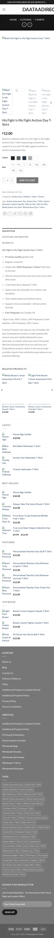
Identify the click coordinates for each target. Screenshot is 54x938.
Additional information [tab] (15, 237)
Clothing (26, 19)
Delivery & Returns (11, 678)
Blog (4, 667)
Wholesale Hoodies (11, 751)
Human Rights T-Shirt (12, 841)
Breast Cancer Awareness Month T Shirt (13, 407)
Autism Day (17, 196)
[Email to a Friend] (20, 213)
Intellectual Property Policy (15, 695)
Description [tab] (8, 231)
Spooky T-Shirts (37, 860)
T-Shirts (39, 19)
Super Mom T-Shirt (32, 865)
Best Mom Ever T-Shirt (12, 794)
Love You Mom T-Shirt (12, 846)
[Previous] (6, 61)
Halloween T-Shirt (27, 837)
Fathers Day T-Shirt (11, 822)
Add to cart (27, 180)
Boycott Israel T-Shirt (33, 794)
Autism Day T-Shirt (35, 201)
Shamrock (24, 860)
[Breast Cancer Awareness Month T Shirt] (14, 388)
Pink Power (31, 855)
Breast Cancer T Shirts (12, 803)
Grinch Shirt (8, 832)
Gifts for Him (30, 204)
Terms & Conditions (12, 706)
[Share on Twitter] (15, 213)
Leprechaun (34, 841)
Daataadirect (27, 9)
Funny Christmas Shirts (12, 827)
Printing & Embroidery (13, 734)
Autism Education (10, 789)
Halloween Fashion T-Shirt (26, 832)
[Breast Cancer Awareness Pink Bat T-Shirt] (40, 388)
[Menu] (4, 9)
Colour (5, 158)
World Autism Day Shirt (12, 207)
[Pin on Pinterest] (25, 213)
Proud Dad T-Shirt (10, 860)
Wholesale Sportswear (13, 757)
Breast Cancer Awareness (13, 799)
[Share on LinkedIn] (30, 213)
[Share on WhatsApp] (4, 213)
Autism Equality (17, 204)
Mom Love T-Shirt (37, 846)
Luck (26, 846)
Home (13, 19)
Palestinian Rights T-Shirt (13, 855)
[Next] (47, 61)
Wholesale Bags (10, 746)
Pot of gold (42, 855)
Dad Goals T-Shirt (32, 813)
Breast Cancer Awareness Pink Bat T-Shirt (39, 407)
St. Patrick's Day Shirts (12, 865)
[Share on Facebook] (10, 213)
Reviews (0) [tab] (8, 243)
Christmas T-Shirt (26, 808)
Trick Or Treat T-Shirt (12, 870)
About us (6, 661)
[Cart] (50, 9)
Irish (25, 841)
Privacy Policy (9, 701)
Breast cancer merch (35, 799)
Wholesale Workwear (13, 768)
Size (4, 167)
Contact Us (7, 673)
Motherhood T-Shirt (11, 851)
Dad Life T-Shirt (9, 818)
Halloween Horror (10, 837)
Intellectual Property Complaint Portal (21, 689)
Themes (41, 196)
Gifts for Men (42, 204)
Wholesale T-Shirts (11, 762)
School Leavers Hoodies (14, 740)
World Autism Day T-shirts (34, 207)
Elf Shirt (22, 818)
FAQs (5, 684)
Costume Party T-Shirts (12, 813)
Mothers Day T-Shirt (30, 851)
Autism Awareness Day (16, 201)
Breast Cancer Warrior (33, 803)
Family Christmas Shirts (37, 818)
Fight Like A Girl (28, 822)
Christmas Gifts (9, 808)
